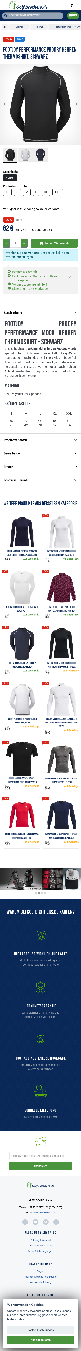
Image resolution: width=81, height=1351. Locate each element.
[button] (8, 104)
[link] (40, 1053)
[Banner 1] (36, 893)
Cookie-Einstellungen (40, 1330)
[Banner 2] (39, 893)
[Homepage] (28, 5)
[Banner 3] (42, 893)
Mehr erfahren (16, 1319)
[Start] (5, 27)
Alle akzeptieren (41, 1339)
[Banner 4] (45, 893)
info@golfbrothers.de (44, 1212)
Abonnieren (40, 1165)
